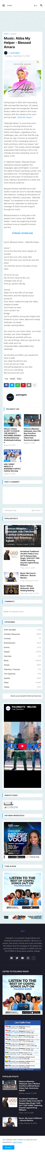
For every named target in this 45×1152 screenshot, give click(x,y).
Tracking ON (29, 1069)
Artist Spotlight (22, 630)
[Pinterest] (23, 385)
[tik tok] (33, 958)
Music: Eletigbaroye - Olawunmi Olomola (20, 1031)
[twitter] (17, 958)
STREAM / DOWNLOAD (22, 233)
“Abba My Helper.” (25, 117)
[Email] (28, 385)
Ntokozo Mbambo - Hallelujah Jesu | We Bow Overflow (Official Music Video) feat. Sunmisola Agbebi (32, 434)
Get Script (15, 1069)
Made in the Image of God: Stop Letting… (21, 1036)
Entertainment (22, 643)
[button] (3, 5)
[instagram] (28, 958)
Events (22, 647)
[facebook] (11, 958)
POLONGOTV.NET (12, 1028)
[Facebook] (6, 385)
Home (6, 34)
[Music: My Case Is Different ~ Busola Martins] (11, 577)
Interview (22, 656)
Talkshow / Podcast (22, 669)
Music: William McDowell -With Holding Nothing (27, 588)
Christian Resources (22, 634)
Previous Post (10, 510)
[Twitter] (12, 385)
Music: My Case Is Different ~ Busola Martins (28, 575)
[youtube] (22, 958)
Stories (22, 665)
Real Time (22, 1069)
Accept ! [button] (8, 1147)
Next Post (36, 510)
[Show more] (34, 385)
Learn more (17, 1142)
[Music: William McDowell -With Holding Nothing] (11, 590)
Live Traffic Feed (22, 1023)
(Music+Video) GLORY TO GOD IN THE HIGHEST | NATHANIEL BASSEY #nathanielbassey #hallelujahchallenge (12, 435)
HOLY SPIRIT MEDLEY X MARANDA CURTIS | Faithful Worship (12, 467)
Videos (22, 687)
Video (22, 682)
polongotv (21, 394)
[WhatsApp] (17, 385)
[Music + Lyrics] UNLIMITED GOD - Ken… (20, 1044)
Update (22, 678)
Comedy (22, 638)
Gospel (13, 34)
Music (19, 379)
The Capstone (22, 674)
